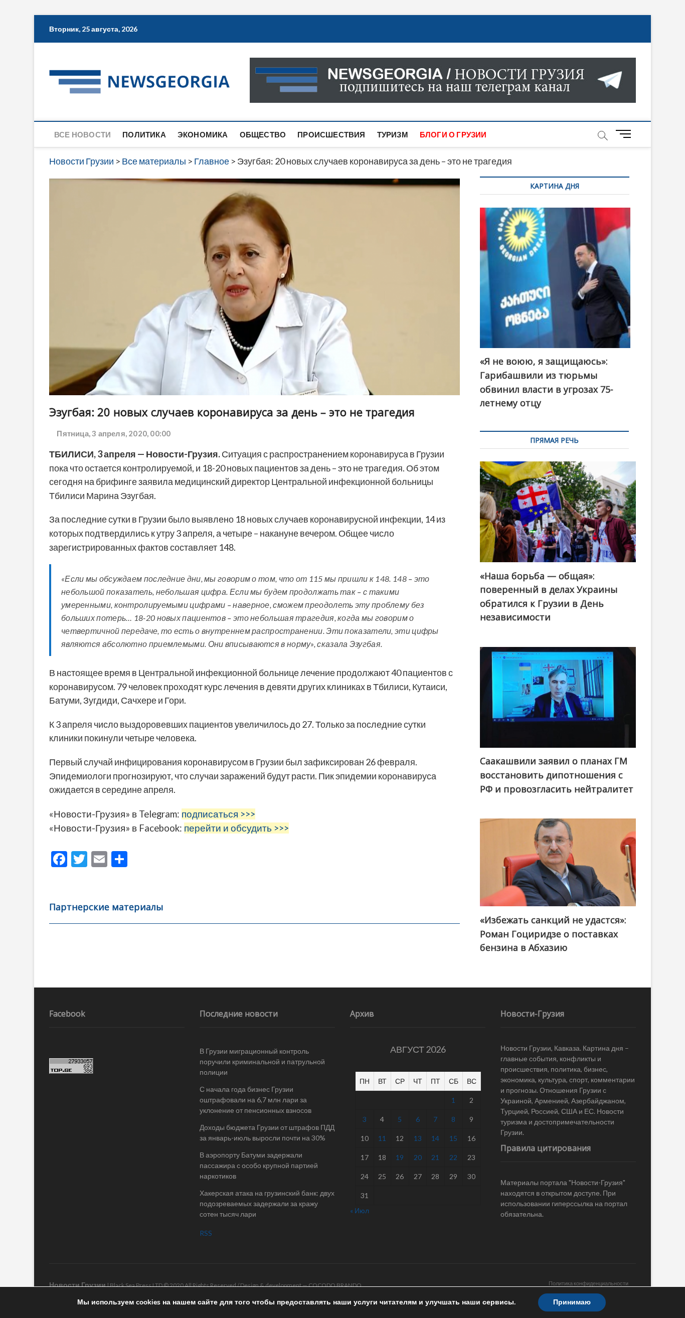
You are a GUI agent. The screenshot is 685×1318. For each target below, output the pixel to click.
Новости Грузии (77, 1284)
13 (418, 1138)
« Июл (359, 1210)
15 (453, 1138)
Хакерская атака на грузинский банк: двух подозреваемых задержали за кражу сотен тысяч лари (267, 1203)
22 (453, 1157)
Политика (144, 134)
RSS (206, 1233)
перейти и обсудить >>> (236, 828)
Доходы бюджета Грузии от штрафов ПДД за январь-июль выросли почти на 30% (267, 1132)
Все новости (82, 134)
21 (435, 1157)
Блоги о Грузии (453, 134)
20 (418, 1157)
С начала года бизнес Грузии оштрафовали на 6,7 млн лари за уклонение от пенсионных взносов (255, 1099)
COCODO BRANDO (335, 1285)
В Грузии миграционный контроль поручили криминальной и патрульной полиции (262, 1061)
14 (435, 1138)
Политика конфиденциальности (588, 1283)
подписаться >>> (218, 813)
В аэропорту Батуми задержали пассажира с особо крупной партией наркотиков (259, 1165)
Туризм (392, 134)
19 (400, 1157)
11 (382, 1138)
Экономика (203, 134)
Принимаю (572, 1302)
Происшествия (331, 134)
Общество (263, 134)
